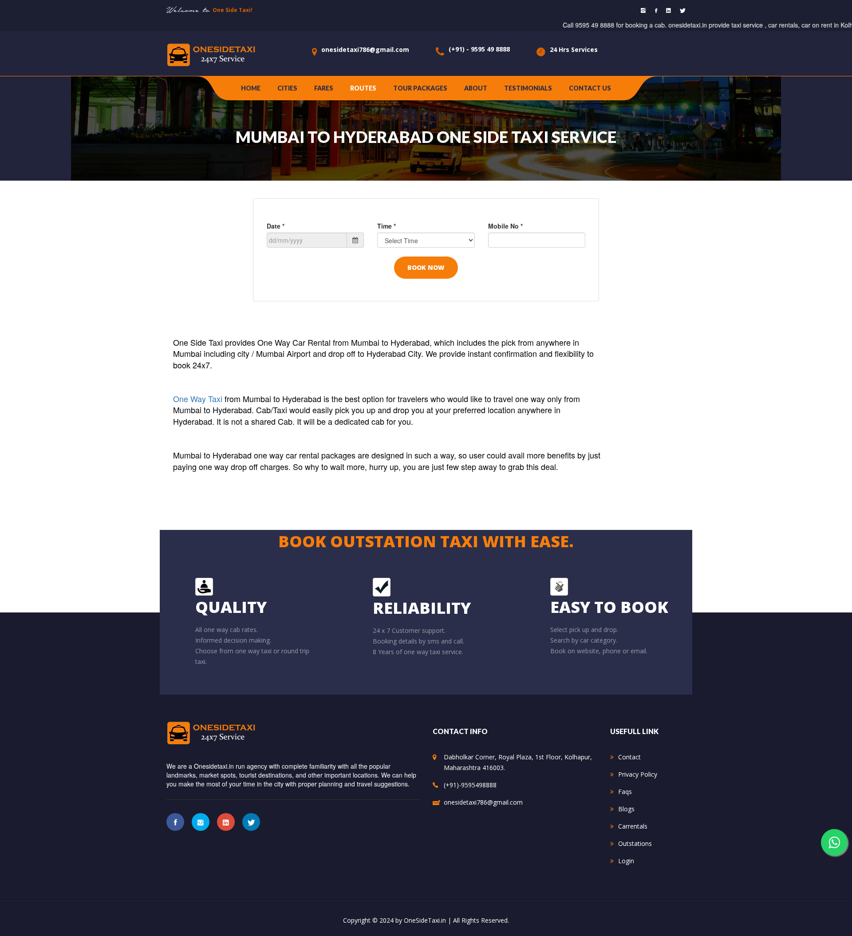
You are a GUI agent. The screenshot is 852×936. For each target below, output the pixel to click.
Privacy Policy (637, 774)
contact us (590, 88)
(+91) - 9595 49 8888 (479, 49)
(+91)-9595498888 (470, 785)
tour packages (420, 88)
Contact (629, 757)
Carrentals (632, 826)
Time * (386, 225)
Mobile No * (505, 225)
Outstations (635, 843)
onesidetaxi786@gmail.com (365, 49)
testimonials (528, 88)
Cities (287, 88)
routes (363, 88)
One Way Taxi (199, 398)
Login (626, 861)
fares (323, 88)
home (250, 88)
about (475, 88)
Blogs (626, 809)
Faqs (625, 791)
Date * (275, 225)
